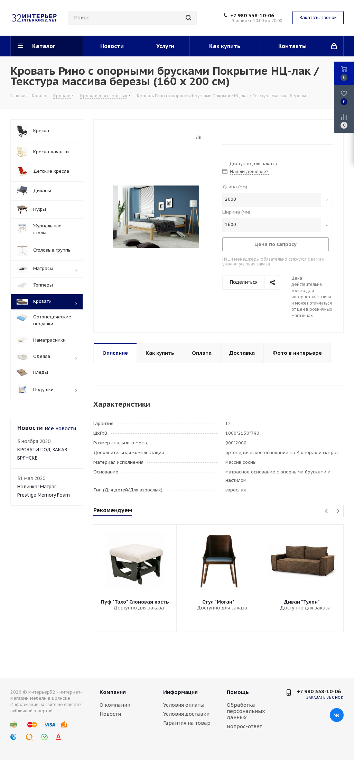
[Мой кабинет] (334, 46)
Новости (110, 714)
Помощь (238, 692)
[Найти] (188, 18)
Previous (327, 511)
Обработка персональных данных (246, 711)
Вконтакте (337, 715)
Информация (180, 692)
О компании (115, 705)
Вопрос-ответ (244, 726)
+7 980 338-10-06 (252, 15)
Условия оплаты (183, 705)
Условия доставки (186, 714)
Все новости (60, 428)
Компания (113, 692)
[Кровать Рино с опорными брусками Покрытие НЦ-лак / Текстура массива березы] (156, 216)
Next (338, 511)
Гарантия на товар (187, 723)
